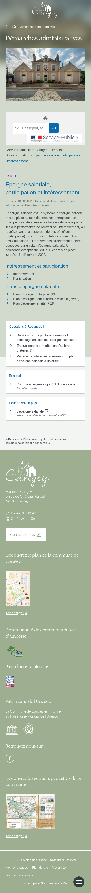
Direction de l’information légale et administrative (37, 439)
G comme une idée (54, 883)
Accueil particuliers (21, 150)
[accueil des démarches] (45, 118)
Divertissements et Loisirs (22, 875)
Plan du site (40, 867)
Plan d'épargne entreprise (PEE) (36, 294)
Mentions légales (17, 867)
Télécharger (15, 613)
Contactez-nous (22, 534)
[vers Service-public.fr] (54, 139)
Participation (22, 278)
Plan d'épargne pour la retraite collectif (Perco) (46, 299)
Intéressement (23, 274)
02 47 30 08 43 (23, 513)
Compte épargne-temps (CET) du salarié (46, 384)
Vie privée (59, 867)
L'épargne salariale (30, 411)
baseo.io (45, 443)
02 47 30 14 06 (23, 519)
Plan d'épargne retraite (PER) (34, 303)
